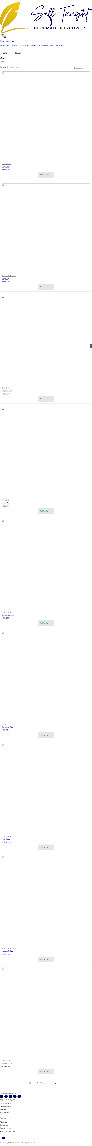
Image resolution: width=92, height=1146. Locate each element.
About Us (3, 1122)
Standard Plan (7, 951)
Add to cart (44, 175)
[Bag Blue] (46, 115)
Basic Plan (6, 503)
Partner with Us (5, 1128)
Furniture (13, 276)
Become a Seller (5, 1103)
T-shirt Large (7, 1063)
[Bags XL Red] (46, 340)
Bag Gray (5, 279)
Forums (33, 46)
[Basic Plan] (46, 452)
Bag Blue (5, 167)
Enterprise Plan (8, 615)
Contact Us (4, 1125)
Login (2, 35)
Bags (3, 388)
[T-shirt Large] (46, 1012)
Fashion (8, 164)
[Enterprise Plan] (46, 564)
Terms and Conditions (7, 1131)
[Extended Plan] (46, 676)
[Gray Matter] (46, 788)
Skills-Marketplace (56, 46)
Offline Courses (5, 1106)
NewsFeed (14, 46)
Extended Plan (7, 727)
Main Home (4, 46)
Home (2, 61)
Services (3, 1109)
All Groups (25, 46)
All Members (43, 46)
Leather (4, 724)
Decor (3, 164)
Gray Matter (6, 839)
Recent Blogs (4, 1112)
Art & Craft (5, 276)
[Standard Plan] (46, 900)
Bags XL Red (7, 391)
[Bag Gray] (46, 227)
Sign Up (18, 53)
